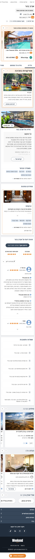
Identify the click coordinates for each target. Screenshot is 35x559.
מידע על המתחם (16, 65)
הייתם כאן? (17, 245)
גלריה (30, 65)
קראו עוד (18, 159)
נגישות (22, 546)
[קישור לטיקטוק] (10, 531)
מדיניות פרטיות (14, 546)
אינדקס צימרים (23, 2)
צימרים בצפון (14, 2)
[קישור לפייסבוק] (24, 531)
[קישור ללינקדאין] (15, 531)
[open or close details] (8, 270)
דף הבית (32, 2)
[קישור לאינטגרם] (20, 531)
